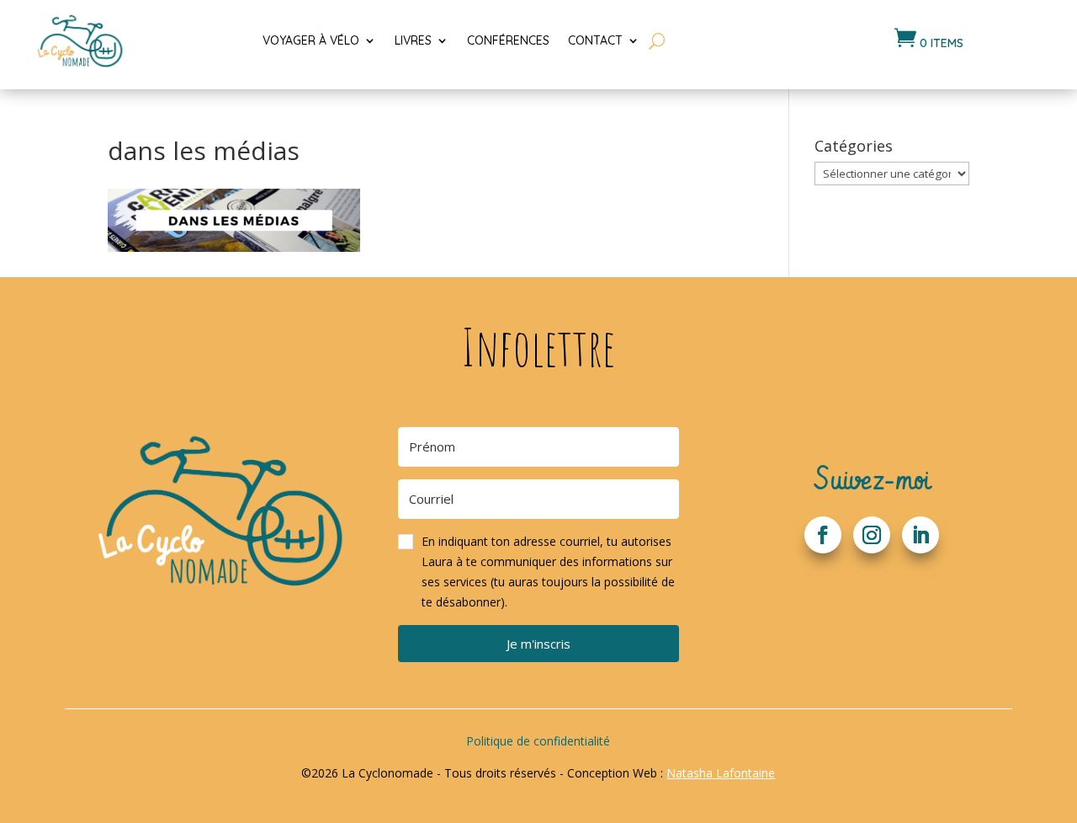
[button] (538, 572)
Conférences (508, 40)
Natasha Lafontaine (720, 773)
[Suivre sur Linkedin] (920, 534)
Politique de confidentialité (538, 741)
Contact (595, 40)
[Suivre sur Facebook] (822, 534)
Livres (413, 40)
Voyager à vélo (311, 40)
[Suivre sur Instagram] (871, 534)
